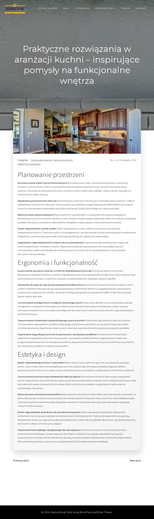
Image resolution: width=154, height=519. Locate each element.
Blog (66, 8)
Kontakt (141, 8)
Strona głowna (47, 8)
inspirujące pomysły (63, 160)
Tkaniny (125, 8)
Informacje (82, 8)
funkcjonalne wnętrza (41, 160)
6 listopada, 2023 (128, 160)
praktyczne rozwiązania (29, 164)
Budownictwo (104, 8)
